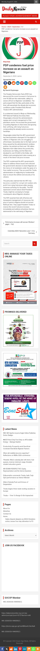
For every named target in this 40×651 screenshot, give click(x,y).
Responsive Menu (36, 2)
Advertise (6, 511)
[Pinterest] (22, 83)
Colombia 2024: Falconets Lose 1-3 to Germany (21, 232)
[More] (5, 87)
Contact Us (7, 514)
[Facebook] (5, 83)
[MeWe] (26, 83)
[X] (9, 83)
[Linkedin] (18, 83)
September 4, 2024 (9, 76)
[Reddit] (13, 83)
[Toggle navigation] (4, 21)
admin (19, 76)
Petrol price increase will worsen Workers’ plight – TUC (20, 223)
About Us (6, 508)
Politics (6, 62)
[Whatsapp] (34, 83)
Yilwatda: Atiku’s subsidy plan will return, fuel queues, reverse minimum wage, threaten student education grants (18, 462)
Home (5, 516)
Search (35, 243)
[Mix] (30, 83)
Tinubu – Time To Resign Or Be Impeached (18, 495)
